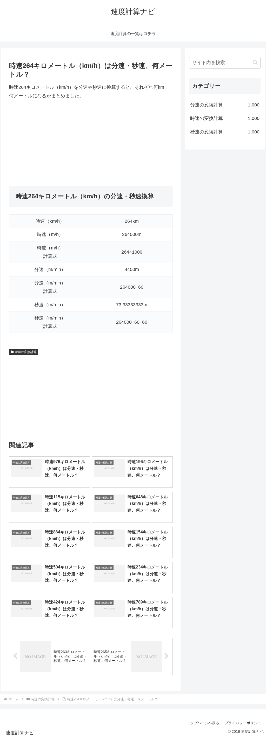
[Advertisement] (91, 142)
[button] (255, 62)
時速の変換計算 (26, 352)
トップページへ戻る (203, 723)
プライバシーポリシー (243, 723)
